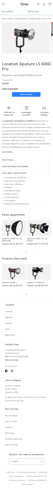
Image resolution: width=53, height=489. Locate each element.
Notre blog (9, 433)
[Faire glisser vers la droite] (32, 58)
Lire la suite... (7, 151)
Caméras (8, 311)
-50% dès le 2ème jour (9, 113)
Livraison (9, 427)
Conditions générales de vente (36, 476)
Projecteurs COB (34, 18)
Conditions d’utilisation (17, 480)
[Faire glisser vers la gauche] (21, 58)
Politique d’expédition (16, 476)
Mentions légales (27, 484)
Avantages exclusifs (26, 113)
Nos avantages (11, 415)
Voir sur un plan (12, 359)
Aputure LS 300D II (9, 283)
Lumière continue (20, 18)
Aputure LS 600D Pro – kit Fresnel (37, 240)
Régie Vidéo (10, 335)
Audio (7, 329)
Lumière (10, 18)
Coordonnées (42, 472)
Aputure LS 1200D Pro (36, 283)
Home (4, 18)
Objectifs (8, 317)
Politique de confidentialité (37, 480)
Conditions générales (14, 439)
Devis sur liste (11, 421)
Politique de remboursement (26, 472)
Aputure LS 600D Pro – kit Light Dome (12, 240)
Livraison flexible (44, 113)
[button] (3, 4)
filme (12, 472)
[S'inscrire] (41, 461)
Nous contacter (11, 445)
